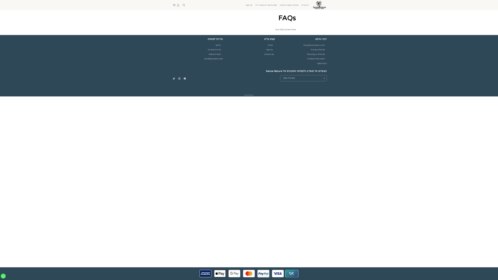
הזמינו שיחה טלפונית (316, 59)
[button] (184, 5)
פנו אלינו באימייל (318, 49)
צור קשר (269, 49)
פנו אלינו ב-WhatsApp (316, 54)
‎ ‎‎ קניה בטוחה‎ (269, 54)
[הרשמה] (324, 78)
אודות (270, 45)
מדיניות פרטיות (214, 49)
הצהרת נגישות (215, 54)
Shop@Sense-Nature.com (314, 45)
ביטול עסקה (322, 63)
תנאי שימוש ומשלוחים (213, 59)
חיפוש (218, 45)
